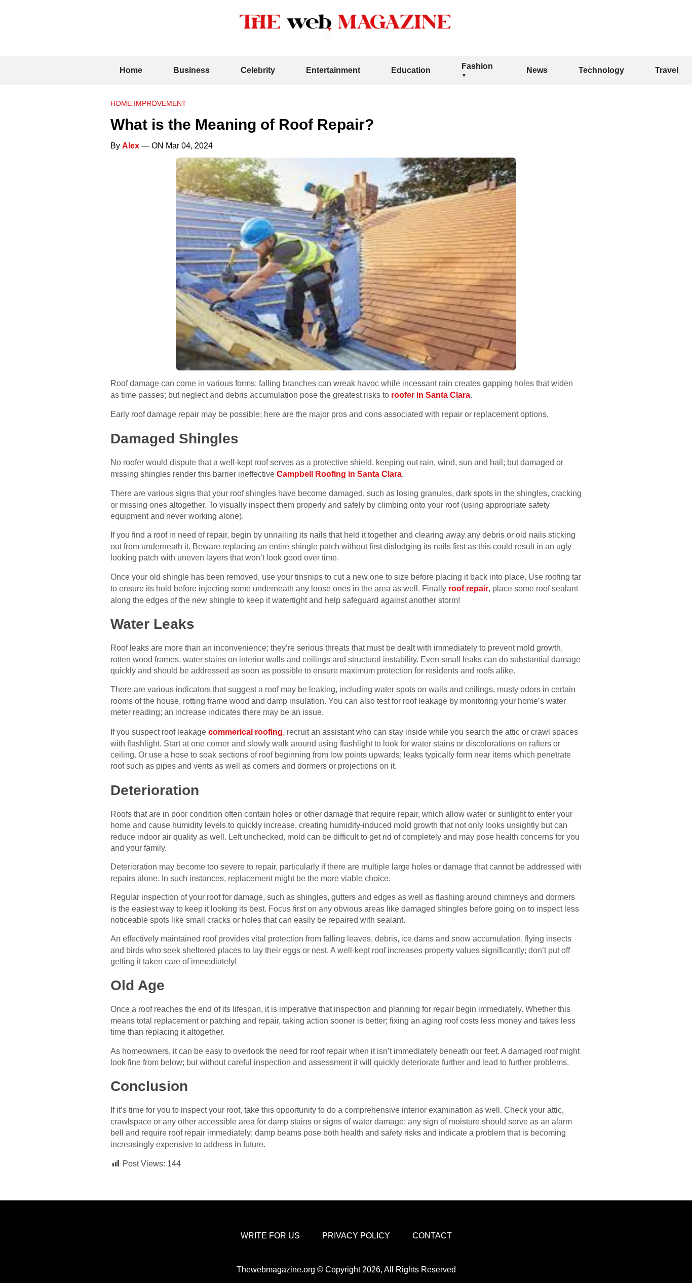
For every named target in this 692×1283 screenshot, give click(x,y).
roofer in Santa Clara (430, 395)
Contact (432, 1235)
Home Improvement (148, 103)
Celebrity (258, 70)
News (537, 70)
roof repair (468, 588)
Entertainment (333, 70)
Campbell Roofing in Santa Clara (339, 474)
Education (411, 70)
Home (131, 70)
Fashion (477, 66)
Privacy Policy (356, 1235)
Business (191, 70)
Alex (130, 145)
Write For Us (270, 1235)
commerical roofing (245, 732)
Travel (666, 70)
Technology (601, 70)
